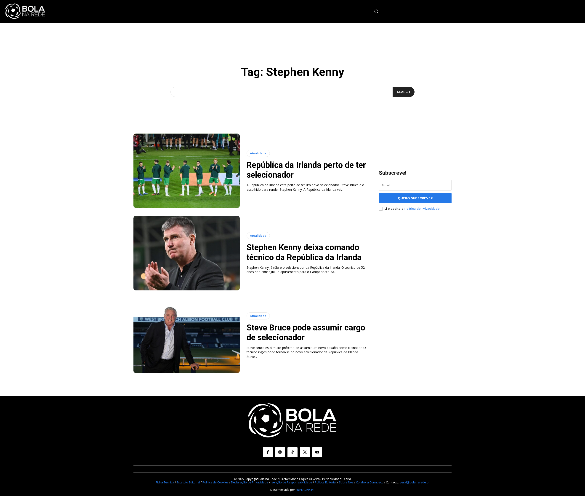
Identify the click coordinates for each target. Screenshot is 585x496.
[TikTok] (292, 452)
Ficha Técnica (165, 482)
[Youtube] (317, 452)
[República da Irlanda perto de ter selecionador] (186, 171)
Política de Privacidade (422, 208)
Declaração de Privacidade (249, 482)
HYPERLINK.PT (305, 490)
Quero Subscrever (415, 198)
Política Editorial (325, 482)
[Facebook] (268, 452)
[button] (376, 11)
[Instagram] (280, 452)
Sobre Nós (346, 482)
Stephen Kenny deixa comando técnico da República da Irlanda (304, 252)
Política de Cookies (215, 482)
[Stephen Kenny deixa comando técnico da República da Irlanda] (186, 253)
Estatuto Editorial (188, 482)
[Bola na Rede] (25, 11)
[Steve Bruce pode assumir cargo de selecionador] (186, 335)
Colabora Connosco (369, 482)
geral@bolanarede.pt (414, 482)
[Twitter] (305, 452)
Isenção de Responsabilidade (291, 482)
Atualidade (258, 153)
